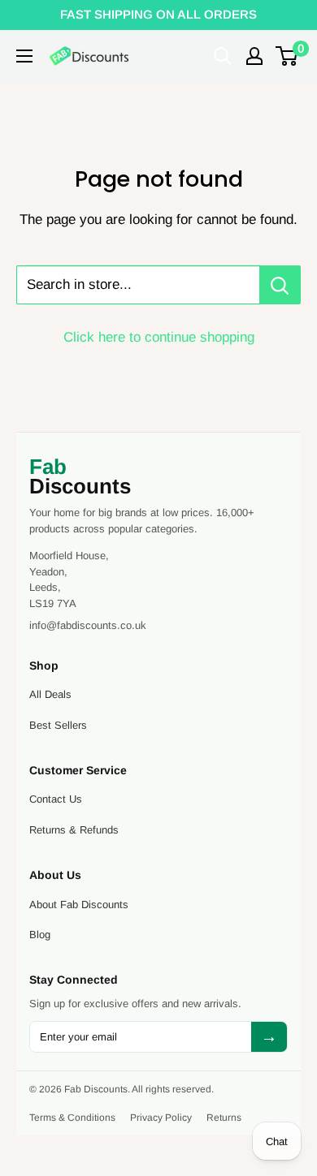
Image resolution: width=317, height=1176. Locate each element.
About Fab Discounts (78, 904)
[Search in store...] (280, 284)
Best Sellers (58, 725)
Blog (39, 934)
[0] (287, 56)
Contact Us (55, 799)
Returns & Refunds (74, 830)
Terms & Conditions (72, 1117)
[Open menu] (24, 56)
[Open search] (223, 56)
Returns (223, 1117)
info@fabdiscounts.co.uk (87, 625)
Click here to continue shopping (158, 337)
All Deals (50, 694)
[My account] (254, 56)
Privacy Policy (161, 1117)
